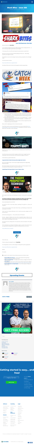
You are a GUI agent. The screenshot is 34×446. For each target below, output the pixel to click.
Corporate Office (19, 423)
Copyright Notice (19, 414)
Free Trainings (4, 342)
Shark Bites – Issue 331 (16, 353)
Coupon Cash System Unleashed (5, 422)
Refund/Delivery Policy (21, 421)
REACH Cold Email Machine (5, 408)
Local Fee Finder (4, 412)
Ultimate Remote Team (5, 425)
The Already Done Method (5, 420)
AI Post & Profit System (5, 417)
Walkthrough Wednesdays (5, 343)
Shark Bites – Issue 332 (7, 353)
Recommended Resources (13, 425)
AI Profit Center (13, 406)
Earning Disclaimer (20, 416)
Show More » (6, 354)
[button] (32, 2)
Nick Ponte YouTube (4, 346)
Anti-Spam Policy (20, 418)
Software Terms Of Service (20, 409)
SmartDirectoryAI (6, 406)
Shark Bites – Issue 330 (7, 357)
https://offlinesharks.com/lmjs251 (7, 228)
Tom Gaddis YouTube (5, 347)
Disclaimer (20, 412)
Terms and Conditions (20, 406)
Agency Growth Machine (9, 259)
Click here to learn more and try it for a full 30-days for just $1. (21, 262)
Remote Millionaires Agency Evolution (12, 409)
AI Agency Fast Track (5, 341)
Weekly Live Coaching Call (5, 344)
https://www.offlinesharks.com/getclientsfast (9, 62)
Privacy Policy (20, 410)
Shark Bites (11, 9)
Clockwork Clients (5, 410)
